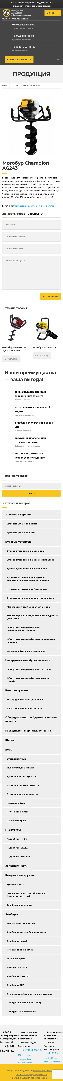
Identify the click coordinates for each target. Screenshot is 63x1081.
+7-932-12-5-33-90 (23, 24)
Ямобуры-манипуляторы (21, 1011)
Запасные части (16, 865)
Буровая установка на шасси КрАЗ (27, 568)
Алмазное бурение (18, 514)
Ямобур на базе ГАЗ (18, 976)
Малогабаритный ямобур (21, 923)
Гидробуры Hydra (17, 839)
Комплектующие (16, 690)
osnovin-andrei (25, 1062)
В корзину (11, 358)
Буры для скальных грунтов (23, 785)
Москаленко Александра (45, 1070)
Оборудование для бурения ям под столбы (34, 205)
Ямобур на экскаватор (20, 950)
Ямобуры (11, 914)
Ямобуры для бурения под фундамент (29, 994)
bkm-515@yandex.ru (53, 1061)
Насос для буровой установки (24, 708)
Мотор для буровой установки (25, 699)
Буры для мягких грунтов (22, 776)
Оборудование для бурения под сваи (29, 669)
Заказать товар (13, 213)
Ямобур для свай (17, 967)
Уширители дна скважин (21, 767)
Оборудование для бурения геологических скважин (23, 629)
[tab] (14, 214)
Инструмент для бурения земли (27, 660)
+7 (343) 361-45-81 (24, 46)
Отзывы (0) (35, 213)
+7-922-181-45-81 (23, 35)
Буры (9, 749)
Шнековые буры (16, 820)
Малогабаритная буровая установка (28, 607)
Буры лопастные (16, 759)
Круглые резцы (15, 884)
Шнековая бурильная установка (26, 651)
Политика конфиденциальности (31, 1074)
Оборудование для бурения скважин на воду (31, 719)
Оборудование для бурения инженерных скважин (31, 640)
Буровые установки (18, 541)
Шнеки (10, 740)
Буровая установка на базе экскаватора (30, 560)
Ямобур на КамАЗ (17, 941)
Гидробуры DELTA (17, 848)
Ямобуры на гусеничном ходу (24, 1002)
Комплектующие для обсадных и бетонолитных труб (26, 894)
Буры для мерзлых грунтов (22, 794)
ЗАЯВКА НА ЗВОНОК (19, 59)
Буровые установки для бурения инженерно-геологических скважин (28, 579)
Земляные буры (16, 958)
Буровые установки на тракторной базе (30, 598)
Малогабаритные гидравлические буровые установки (32, 617)
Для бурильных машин (20, 905)
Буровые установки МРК (21, 532)
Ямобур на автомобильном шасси (26, 932)
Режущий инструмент (20, 875)
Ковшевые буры (16, 803)
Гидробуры (13, 829)
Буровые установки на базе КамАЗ (27, 589)
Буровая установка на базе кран (26, 551)
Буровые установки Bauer (22, 523)
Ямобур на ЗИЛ (15, 985)
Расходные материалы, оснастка (28, 730)
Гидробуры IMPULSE (18, 856)
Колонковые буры (17, 811)
